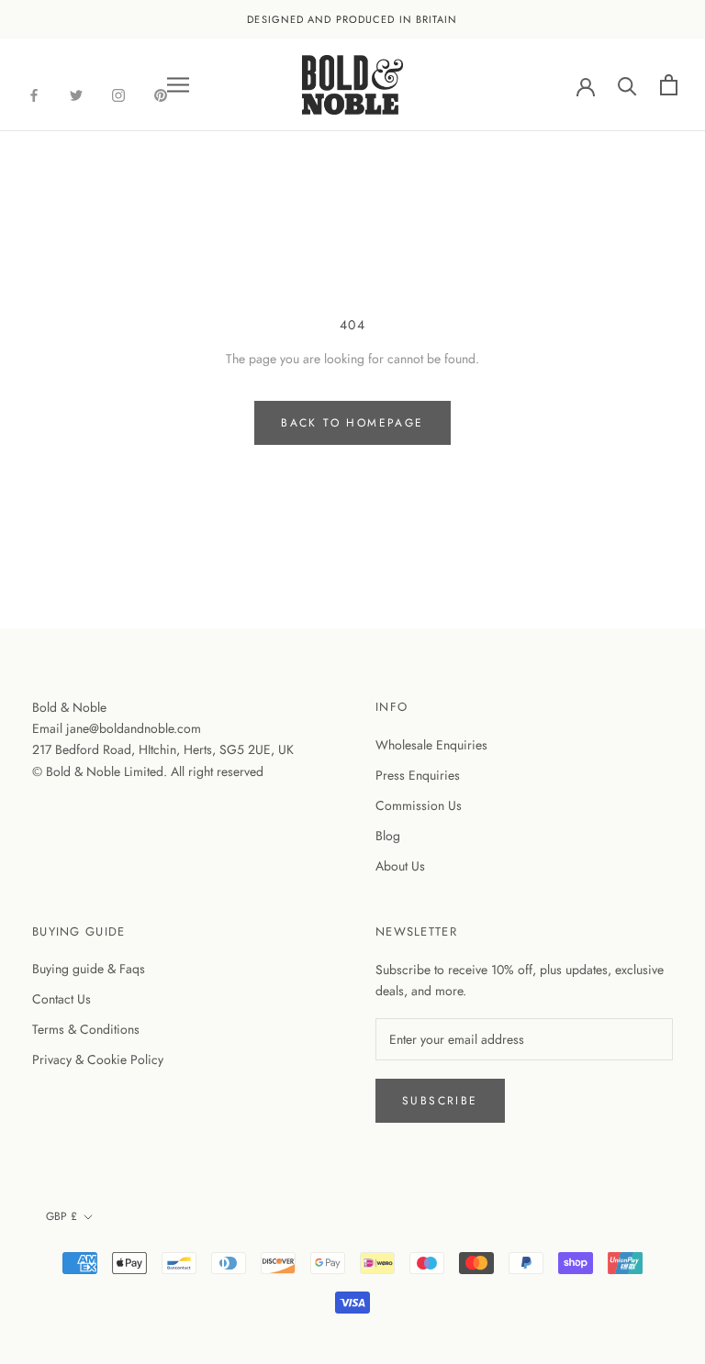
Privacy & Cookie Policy (97, 1059)
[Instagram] (118, 94)
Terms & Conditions (86, 1029)
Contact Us (61, 999)
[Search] (627, 84)
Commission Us (418, 805)
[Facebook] (34, 94)
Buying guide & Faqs (88, 968)
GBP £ (61, 1216)
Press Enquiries (417, 775)
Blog (387, 835)
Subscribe (440, 1100)
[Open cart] (668, 84)
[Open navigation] (178, 85)
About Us (400, 866)
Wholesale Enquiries (431, 745)
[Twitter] (76, 94)
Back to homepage (352, 423)
